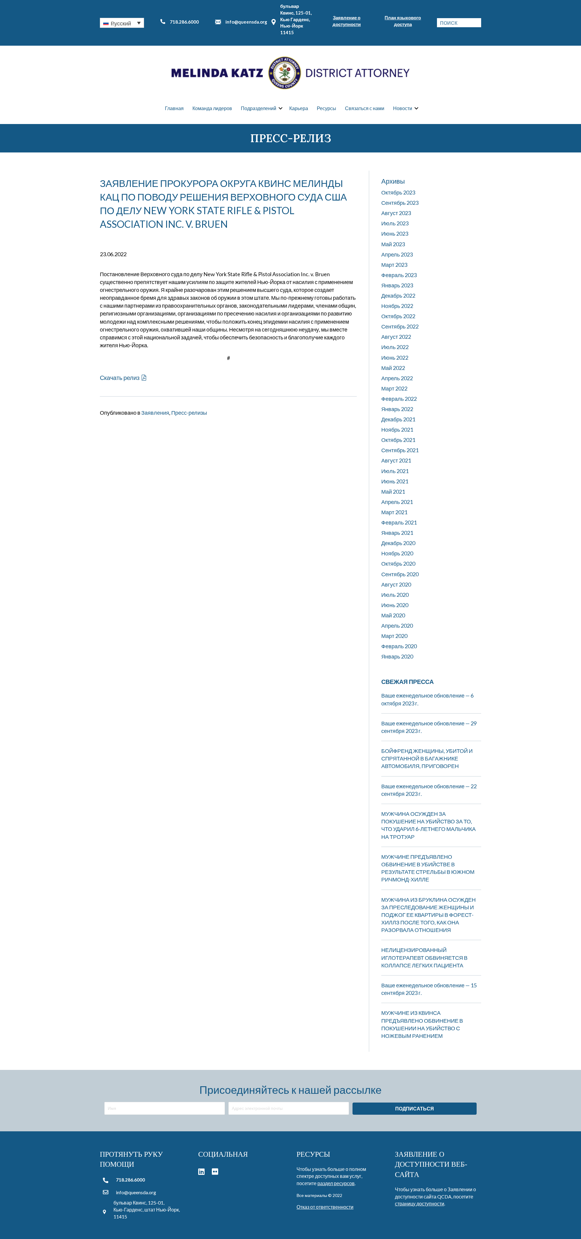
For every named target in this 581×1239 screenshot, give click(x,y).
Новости (402, 108)
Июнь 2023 (394, 233)
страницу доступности (419, 1203)
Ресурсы (326, 108)
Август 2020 (396, 584)
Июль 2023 (395, 223)
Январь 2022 (397, 409)
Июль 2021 (395, 471)
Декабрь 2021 (398, 419)
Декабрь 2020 (398, 543)
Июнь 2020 (394, 605)
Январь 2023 (397, 285)
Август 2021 (396, 460)
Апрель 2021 (397, 502)
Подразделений (258, 108)
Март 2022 (394, 388)
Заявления (155, 412)
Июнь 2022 (394, 357)
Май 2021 (393, 491)
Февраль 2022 (399, 398)
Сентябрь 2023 (400, 202)
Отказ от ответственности (325, 1207)
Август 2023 (396, 213)
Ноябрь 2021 (397, 429)
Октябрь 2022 (398, 316)
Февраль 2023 (399, 275)
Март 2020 (394, 636)
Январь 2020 (397, 656)
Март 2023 (394, 264)
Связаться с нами (364, 108)
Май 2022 (393, 368)
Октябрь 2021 (398, 439)
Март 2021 (394, 512)
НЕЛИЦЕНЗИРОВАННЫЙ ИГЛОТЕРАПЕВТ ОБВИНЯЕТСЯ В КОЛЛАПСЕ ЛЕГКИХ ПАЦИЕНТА (424, 957)
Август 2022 (396, 336)
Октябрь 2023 (398, 192)
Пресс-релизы (189, 412)
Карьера (298, 108)
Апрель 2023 (397, 254)
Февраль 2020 (399, 646)
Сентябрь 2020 (400, 574)
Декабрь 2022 (398, 295)
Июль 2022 (395, 347)
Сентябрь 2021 (400, 450)
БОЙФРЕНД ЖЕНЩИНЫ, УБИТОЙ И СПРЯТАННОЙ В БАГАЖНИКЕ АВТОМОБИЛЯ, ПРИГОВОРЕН (427, 758)
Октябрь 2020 (398, 563)
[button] (122, 23)
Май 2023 (393, 244)
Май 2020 (393, 615)
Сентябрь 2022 (400, 326)
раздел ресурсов (336, 1183)
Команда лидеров (212, 108)
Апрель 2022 (397, 378)
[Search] (476, 22)
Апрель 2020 (397, 625)
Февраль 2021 (399, 522)
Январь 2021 (397, 532)
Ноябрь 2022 (397, 305)
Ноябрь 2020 (397, 553)
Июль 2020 (395, 594)
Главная (174, 108)
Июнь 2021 (394, 481)
